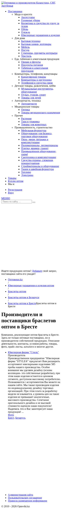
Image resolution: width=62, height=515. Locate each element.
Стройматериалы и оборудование (40, 166)
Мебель (25, 47)
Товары (12, 178)
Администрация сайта (20, 494)
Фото (11, 414)
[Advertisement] (31, 235)
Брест (11, 417)
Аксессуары (28, 17)
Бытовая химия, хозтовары (36, 44)
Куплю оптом (15, 181)
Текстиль (26, 56)
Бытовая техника (30, 41)
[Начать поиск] (34, 202)
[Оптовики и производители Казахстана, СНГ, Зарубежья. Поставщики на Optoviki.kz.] (31, 5)
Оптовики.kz (15, 279)
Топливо (26, 172)
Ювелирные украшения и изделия (40, 35)
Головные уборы (30, 20)
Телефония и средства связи (37, 82)
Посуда (25, 50)
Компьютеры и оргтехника (36, 79)
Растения (26, 118)
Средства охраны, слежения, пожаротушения (37, 162)
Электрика (27, 175)
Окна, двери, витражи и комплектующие (34, 141)
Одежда (25, 32)
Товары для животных (33, 124)
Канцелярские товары (33, 76)
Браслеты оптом (17, 291)
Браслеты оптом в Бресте (22, 303)
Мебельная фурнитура (33, 130)
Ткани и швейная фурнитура (37, 169)
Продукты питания (32, 65)
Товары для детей (31, 97)
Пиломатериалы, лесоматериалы (39, 145)
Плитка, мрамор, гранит (34, 148)
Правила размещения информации (27, 500)
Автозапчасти (29, 103)
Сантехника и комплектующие (38, 157)
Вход (11, 192)
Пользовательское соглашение (25, 497)
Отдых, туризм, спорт (33, 94)
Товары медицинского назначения (40, 112)
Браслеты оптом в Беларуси (23, 297)
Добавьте (37, 270)
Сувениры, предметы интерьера (39, 53)
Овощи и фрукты (31, 62)
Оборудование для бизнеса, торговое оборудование (36, 135)
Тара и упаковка (30, 121)
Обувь (24, 29)
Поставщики (15, 11)
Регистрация (15, 189)
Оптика (25, 109)
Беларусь (20, 417)
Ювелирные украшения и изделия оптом (31, 285)
